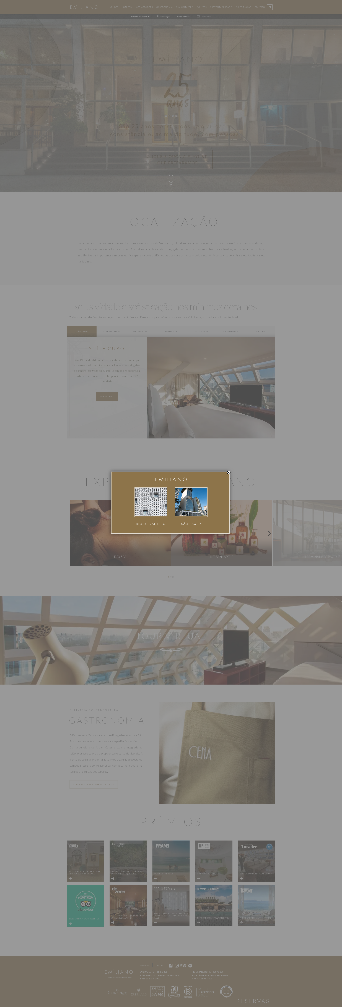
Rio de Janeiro (151, 523)
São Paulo (191, 523)
